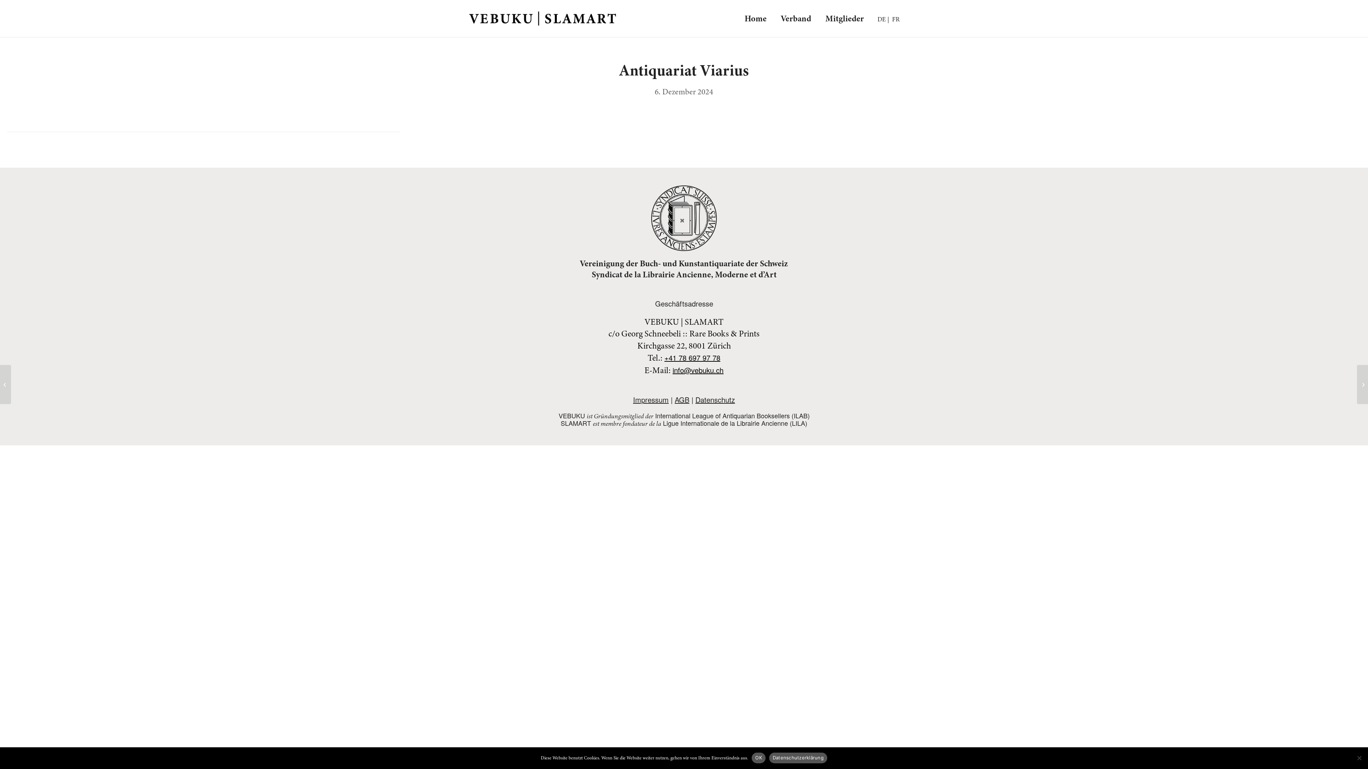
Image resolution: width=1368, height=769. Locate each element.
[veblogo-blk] (542, 18)
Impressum (651, 399)
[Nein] (1359, 758)
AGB (682, 399)
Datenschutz (715, 399)
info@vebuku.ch (698, 370)
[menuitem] (755, 18)
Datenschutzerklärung (798, 757)
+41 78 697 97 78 (692, 357)
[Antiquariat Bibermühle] (5, 384)
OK (758, 757)
